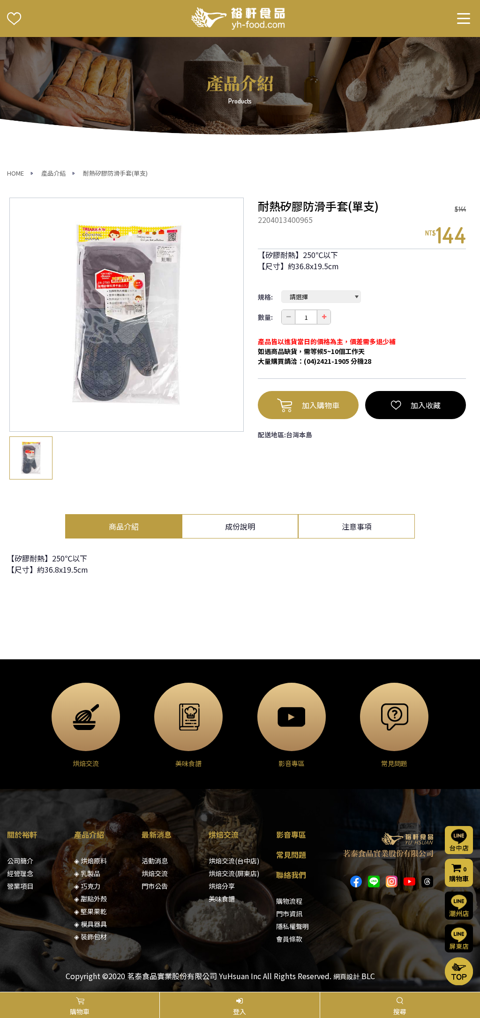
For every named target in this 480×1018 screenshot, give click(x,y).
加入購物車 (320, 405)
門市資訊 (289, 913)
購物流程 (289, 901)
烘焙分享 (222, 886)
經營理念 (20, 873)
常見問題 (291, 854)
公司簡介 (20, 860)
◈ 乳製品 (87, 873)
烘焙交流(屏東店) (234, 873)
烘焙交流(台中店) (234, 860)
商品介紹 (124, 526)
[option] (126, 314)
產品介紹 (53, 173)
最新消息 (157, 834)
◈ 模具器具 (90, 924)
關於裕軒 (22, 834)
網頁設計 (346, 976)
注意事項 (357, 526)
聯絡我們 (291, 874)
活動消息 (155, 860)
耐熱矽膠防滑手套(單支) (115, 173)
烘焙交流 (155, 873)
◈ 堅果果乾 (90, 911)
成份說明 (240, 526)
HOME (15, 173)
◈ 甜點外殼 (90, 898)
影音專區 (291, 834)
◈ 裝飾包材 (90, 936)
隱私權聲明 (292, 926)
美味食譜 (222, 898)
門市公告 (155, 886)
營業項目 (20, 886)
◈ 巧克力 (87, 886)
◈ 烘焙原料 (90, 860)
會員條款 (289, 939)
